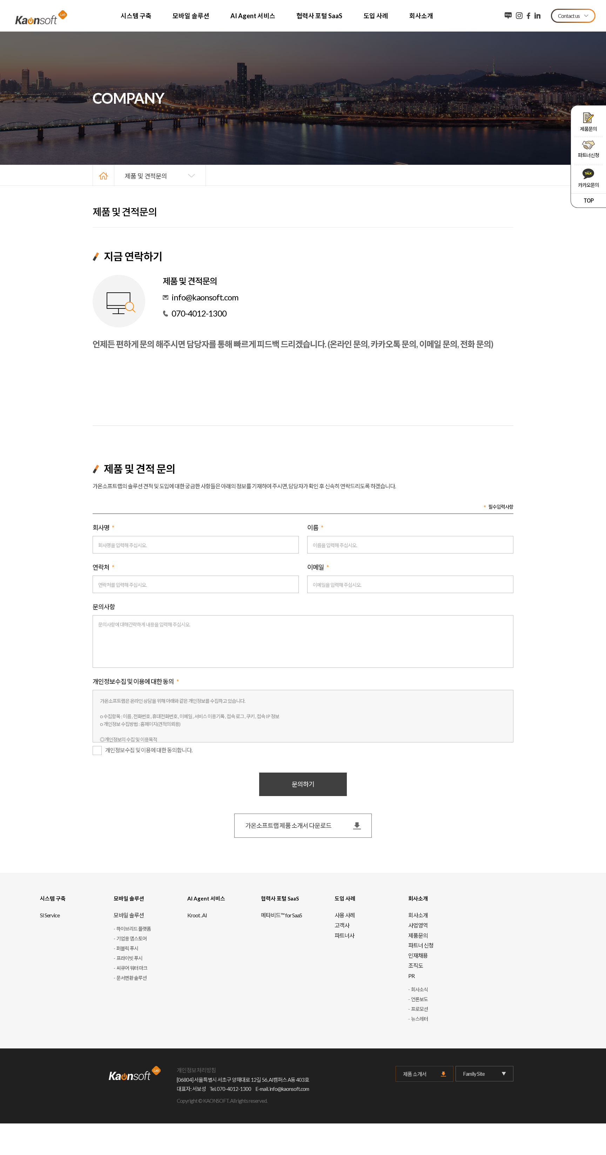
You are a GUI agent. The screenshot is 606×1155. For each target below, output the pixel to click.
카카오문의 (588, 185)
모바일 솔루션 (191, 16)
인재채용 (418, 955)
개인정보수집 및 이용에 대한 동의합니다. (148, 750)
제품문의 (588, 129)
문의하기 (303, 784)
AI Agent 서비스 (252, 16)
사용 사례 (345, 915)
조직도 (415, 965)
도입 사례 (375, 16)
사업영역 (418, 925)
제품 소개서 (414, 1074)
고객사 (342, 925)
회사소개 (421, 16)
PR (411, 975)
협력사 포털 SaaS (319, 16)
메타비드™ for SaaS (281, 915)
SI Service (50, 915)
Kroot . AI (197, 915)
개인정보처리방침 (196, 1070)
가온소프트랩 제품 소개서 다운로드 (288, 825)
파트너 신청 (420, 945)
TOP (588, 200)
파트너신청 (588, 155)
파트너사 (344, 935)
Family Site (474, 1074)
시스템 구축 (136, 16)
